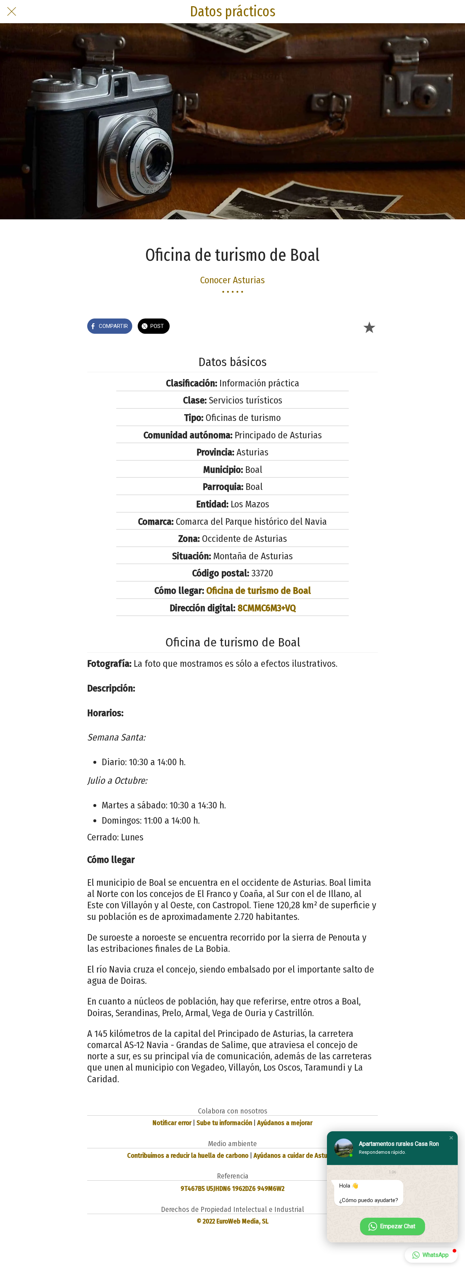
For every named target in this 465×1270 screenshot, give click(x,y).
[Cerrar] (11, 11)
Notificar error (172, 1123)
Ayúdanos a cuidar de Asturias (296, 1156)
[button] (451, 1137)
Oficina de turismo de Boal (258, 590)
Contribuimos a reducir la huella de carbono (187, 1156)
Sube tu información (224, 1123)
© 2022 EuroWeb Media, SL (232, 1221)
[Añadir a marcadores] (369, 327)
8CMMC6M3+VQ (267, 608)
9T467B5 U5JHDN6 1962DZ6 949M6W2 (232, 1189)
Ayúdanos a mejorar (284, 1123)
